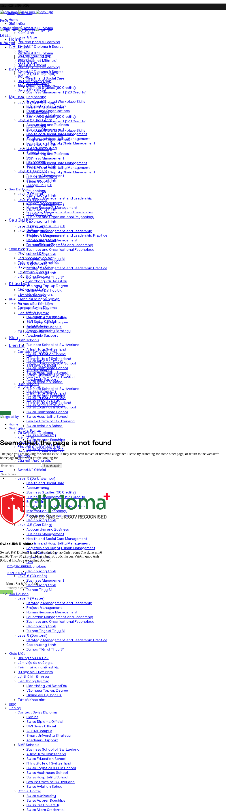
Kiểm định (7, 43)
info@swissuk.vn (19, 566)
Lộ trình (5, 35)
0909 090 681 (16, 573)
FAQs (4, 20)
